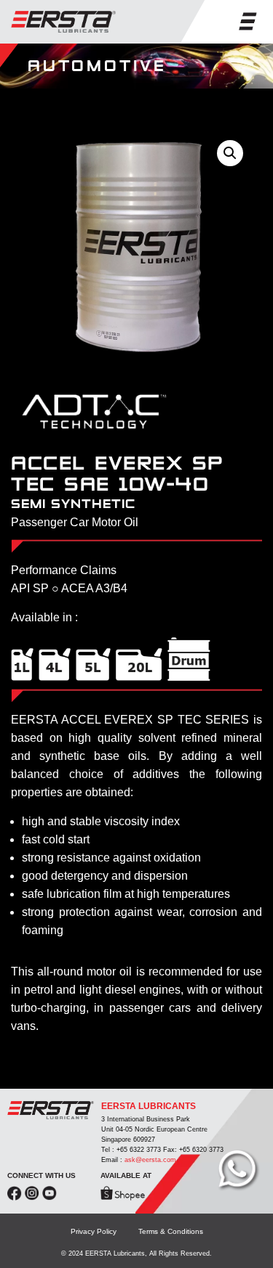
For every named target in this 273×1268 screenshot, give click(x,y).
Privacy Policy (93, 1231)
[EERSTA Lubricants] (63, 22)
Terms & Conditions (170, 1231)
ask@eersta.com (150, 1159)
